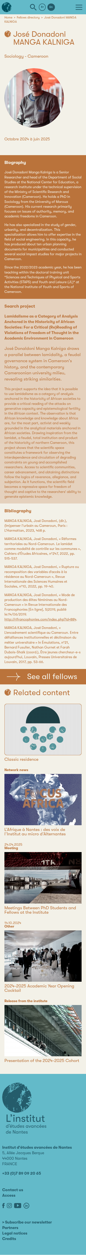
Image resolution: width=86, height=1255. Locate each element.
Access (8, 1195)
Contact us (12, 1190)
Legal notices (14, 1233)
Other (9, 926)
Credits (9, 1239)
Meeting (11, 848)
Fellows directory (28, 17)
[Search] (33, 7)
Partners (10, 1228)
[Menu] (78, 7)
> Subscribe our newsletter (27, 1222)
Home (8, 17)
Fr (42, 7)
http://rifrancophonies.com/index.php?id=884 (40, 619)
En (51, 7)
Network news (16, 770)
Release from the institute (25, 1001)
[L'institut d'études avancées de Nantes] (24, 1108)
